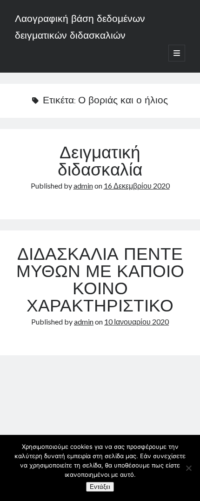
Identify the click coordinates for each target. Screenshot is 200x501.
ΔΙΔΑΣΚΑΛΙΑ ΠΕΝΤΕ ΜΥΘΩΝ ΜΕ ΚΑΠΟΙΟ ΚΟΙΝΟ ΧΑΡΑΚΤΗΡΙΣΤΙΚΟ (100, 281)
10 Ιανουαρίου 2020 (136, 321)
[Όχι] (188, 468)
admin (83, 185)
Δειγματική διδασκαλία (100, 162)
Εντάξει (100, 486)
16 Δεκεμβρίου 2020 (137, 185)
